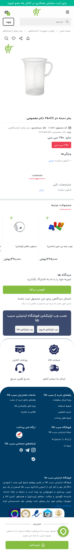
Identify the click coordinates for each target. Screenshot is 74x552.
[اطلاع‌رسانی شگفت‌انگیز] (28, 38)
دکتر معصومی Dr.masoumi (52, 132)
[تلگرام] (27, 450)
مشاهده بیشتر (63, 505)
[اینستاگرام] (33, 450)
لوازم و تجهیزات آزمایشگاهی (41, 31)
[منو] (67, 12)
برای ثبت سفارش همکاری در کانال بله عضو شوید (37, 3)
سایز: (68, 137)
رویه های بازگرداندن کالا (25, 406)
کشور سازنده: (62, 160)
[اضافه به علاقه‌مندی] (13, 38)
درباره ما (67, 446)
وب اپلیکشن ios (25, 329)
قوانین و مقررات (28, 412)
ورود (8, 22)
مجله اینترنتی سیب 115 (59, 432)
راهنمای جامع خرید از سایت (23, 400)
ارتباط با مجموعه (61, 439)
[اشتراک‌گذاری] (20, 38)
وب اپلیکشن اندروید (48, 329)
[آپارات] (21, 450)
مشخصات (37, 175)
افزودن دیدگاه (37, 289)
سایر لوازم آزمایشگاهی (12, 31)
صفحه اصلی (65, 31)
